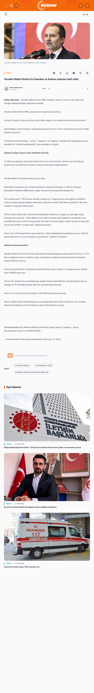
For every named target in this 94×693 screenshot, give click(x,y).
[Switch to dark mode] (80, 5)
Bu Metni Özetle (22, 365)
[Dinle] (49, 88)
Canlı (84, 15)
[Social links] (6, 5)
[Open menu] (6, 14)
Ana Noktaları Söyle (44, 365)
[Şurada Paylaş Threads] (80, 73)
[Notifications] (87, 5)
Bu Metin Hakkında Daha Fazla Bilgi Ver (31, 372)
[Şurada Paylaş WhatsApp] (67, 73)
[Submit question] (10, 355)
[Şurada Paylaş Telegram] (74, 73)
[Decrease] (82, 88)
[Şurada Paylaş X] (60, 73)
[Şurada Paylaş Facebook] (54, 73)
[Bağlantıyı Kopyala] (87, 73)
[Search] (16, 5)
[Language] (11, 5)
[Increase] (87, 88)
